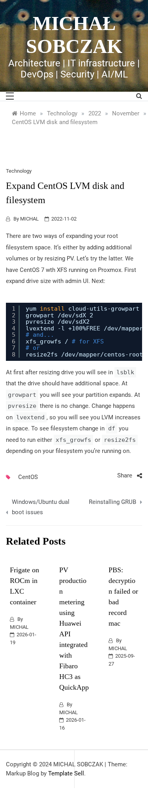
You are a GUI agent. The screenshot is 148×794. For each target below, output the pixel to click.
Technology (19, 171)
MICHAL (29, 219)
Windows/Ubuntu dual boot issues (40, 507)
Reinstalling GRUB (112, 501)
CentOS (28, 477)
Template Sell (66, 773)
